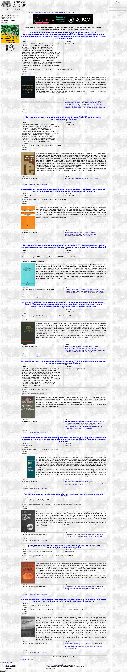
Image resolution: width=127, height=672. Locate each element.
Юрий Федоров (51, 665)
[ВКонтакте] (10, 9)
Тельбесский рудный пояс (74, 291)
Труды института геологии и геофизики (78, 428)
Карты (41, 12)
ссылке (85, 29)
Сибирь (80, 484)
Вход (117, 2)
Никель (67, 106)
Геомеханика (69, 534)
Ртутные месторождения (88, 426)
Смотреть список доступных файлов (34, 112)
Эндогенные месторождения (81, 351)
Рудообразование (81, 106)
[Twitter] (12, 9)
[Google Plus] (19, 9)
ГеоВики (55, 12)
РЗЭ (78, 426)
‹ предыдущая (64, 656)
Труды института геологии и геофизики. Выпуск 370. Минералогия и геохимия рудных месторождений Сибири (63, 362)
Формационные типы (80, 293)
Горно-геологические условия (89, 645)
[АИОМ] (63, 19)
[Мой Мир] (16, 9)
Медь (91, 104)
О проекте (70, 12)
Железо (89, 101)
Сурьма (90, 106)
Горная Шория (70, 289)
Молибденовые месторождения (76, 350)
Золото (96, 421)
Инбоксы (47, 12)
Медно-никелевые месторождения (77, 104)
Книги (36, 12)
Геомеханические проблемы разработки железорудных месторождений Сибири (63, 495)
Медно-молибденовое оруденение (89, 102)
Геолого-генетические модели (75, 101)
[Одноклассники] (14, 9)
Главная (30, 12)
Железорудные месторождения (82, 178)
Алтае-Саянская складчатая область (77, 232)
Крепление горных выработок (75, 588)
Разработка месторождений (92, 536)
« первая (56, 656)
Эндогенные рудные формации (94, 107)
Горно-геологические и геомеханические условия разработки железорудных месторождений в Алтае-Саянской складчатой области (63, 600)
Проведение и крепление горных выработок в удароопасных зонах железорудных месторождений (64, 547)
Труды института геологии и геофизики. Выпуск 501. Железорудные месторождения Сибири (63, 118)
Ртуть (72, 106)
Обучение (62, 12)
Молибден (97, 104)
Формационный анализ (96, 293)
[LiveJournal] (18, 9)
